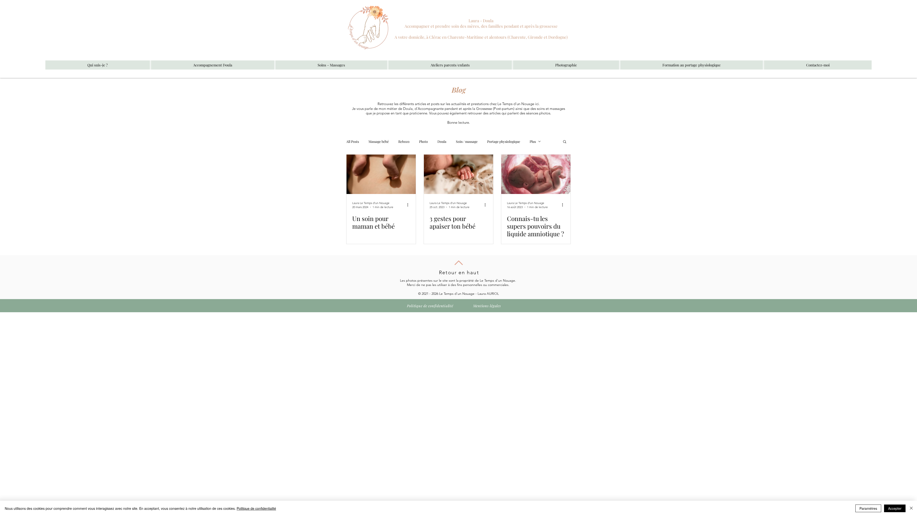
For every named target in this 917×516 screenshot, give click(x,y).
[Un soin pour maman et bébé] (381, 174)
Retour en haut (459, 272)
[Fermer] (911, 508)
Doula (441, 142)
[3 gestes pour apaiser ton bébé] (458, 174)
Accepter (894, 508)
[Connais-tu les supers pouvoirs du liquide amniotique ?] (535, 174)
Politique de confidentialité (485, 359)
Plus (533, 142)
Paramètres (868, 508)
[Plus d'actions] (409, 205)
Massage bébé (378, 142)
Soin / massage (467, 142)
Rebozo (404, 142)
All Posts (352, 142)
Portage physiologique (503, 142)
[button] (212, 65)
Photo (423, 142)
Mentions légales (433, 359)
